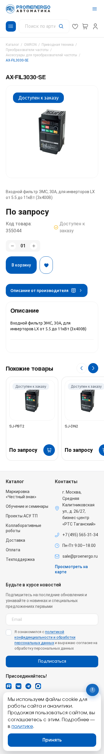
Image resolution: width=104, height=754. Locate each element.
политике (22, 726)
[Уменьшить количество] (12, 246)
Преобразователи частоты (27, 50)
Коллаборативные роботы (23, 528)
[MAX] (38, 686)
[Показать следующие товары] (93, 368)
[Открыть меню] (94, 8)
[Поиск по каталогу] (44, 26)
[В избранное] (46, 265)
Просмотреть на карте (71, 569)
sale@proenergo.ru (80, 556)
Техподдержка (20, 559)
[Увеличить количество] (33, 246)
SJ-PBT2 (16, 426)
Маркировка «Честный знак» (21, 494)
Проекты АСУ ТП (22, 516)
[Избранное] (75, 26)
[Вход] (95, 26)
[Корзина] (85, 26)
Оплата (13, 550)
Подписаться (52, 661)
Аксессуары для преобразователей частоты (41, 55)
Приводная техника (58, 44)
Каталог (12, 44)
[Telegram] (28, 686)
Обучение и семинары (27, 506)
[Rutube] (9, 686)
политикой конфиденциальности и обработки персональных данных (44, 637)
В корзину (21, 265)
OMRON (30, 44)
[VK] (18, 686)
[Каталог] (11, 26)
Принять (52, 740)
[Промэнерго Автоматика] (28, 8)
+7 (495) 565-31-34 (80, 534)
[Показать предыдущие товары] (82, 368)
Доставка (15, 540)
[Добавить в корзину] (49, 450)
